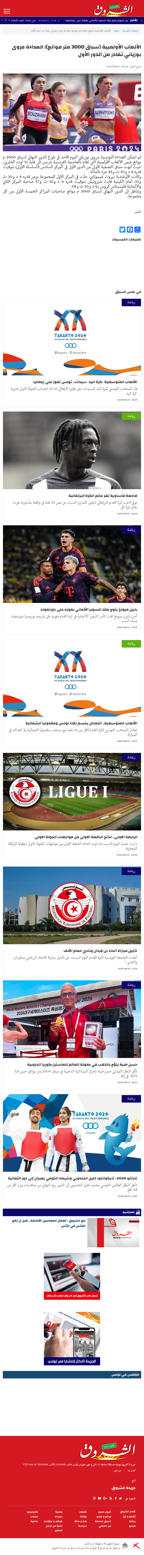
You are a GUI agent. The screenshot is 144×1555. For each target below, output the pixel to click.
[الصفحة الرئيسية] (113, 8)
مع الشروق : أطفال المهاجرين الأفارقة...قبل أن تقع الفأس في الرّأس (49, 1223)
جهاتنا (83, 1517)
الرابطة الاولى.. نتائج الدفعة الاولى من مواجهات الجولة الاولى (85, 836)
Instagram (94, 1498)
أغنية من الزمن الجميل (54, 1528)
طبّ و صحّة (80, 1521)
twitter (120, 1498)
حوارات (58, 1517)
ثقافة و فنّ (129, 1517)
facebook (115, 1498)
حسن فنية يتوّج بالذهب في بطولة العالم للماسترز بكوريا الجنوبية (82, 1064)
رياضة (116, 31)
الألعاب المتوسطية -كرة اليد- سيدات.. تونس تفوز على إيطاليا (84, 381)
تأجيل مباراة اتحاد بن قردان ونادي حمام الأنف (100, 950)
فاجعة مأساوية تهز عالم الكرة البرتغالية (102, 495)
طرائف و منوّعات (53, 1521)
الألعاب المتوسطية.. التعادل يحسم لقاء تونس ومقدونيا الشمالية (81, 723)
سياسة (82, 1526)
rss (110, 1498)
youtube (99, 1498)
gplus (105, 1498)
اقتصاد (83, 1512)
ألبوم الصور (104, 1512)
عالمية (34, 1521)
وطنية (58, 1512)
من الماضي (105, 1526)
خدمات (34, 1517)
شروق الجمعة (103, 1521)
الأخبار (133, 20)
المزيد (7, 11)
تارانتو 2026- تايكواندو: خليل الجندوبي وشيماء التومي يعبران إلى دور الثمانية (72, 1178)
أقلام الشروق (128, 1511)
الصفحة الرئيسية (130, 31)
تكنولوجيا (32, 1512)
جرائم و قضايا (103, 1517)
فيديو (132, 1526)
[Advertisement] (72, 1406)
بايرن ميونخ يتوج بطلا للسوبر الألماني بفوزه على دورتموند (88, 609)
